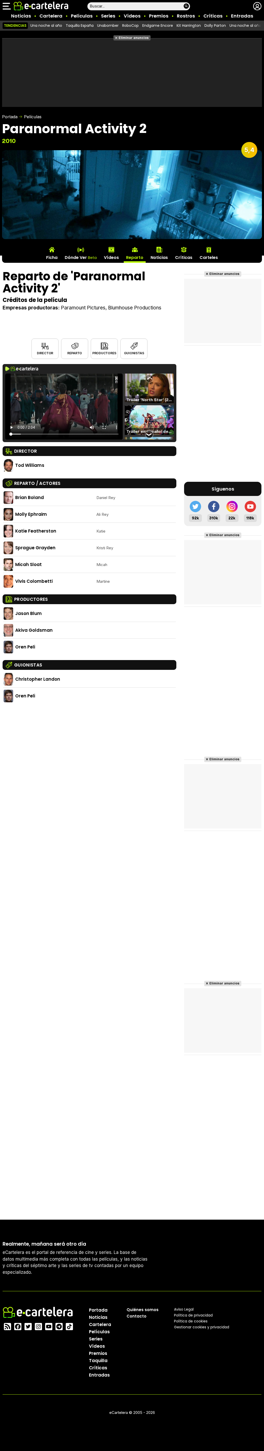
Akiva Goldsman (34, 630)
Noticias (21, 16)
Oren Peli (25, 647)
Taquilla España (80, 25)
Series (108, 16)
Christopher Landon (37, 679)
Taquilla (98, 1360)
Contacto (136, 1316)
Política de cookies (191, 1321)
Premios (158, 16)
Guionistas (134, 353)
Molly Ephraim (31, 514)
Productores (104, 353)
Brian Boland (29, 497)
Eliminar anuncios (134, 38)
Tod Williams (29, 465)
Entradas (242, 16)
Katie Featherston (35, 531)
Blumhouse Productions (134, 308)
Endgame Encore (157, 25)
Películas (82, 16)
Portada (10, 116)
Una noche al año (46, 25)
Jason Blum (28, 613)
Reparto (74, 353)
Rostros (186, 16)
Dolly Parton (215, 25)
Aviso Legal (184, 1309)
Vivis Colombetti (34, 581)
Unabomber (108, 25)
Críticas (212, 16)
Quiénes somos (143, 1309)
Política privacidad (193, 1315)
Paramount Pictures (83, 308)
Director (45, 353)
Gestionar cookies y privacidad (201, 1327)
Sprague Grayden (35, 548)
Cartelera (50, 16)
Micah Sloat (28, 564)
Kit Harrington (189, 25)
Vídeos (132, 16)
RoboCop (130, 25)
